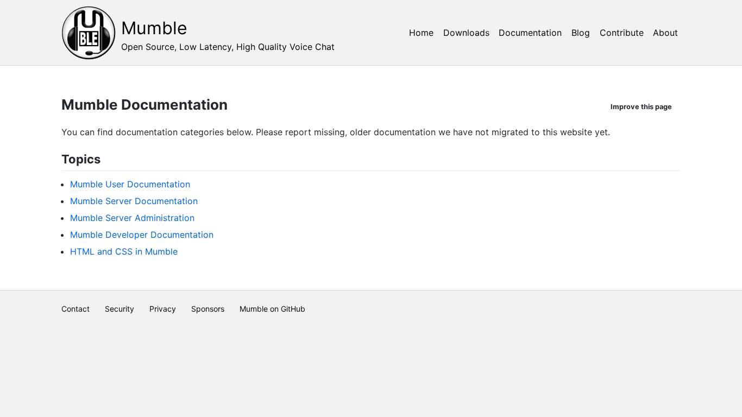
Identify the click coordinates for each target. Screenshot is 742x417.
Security (119, 308)
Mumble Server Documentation (134, 200)
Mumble (154, 28)
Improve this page (641, 107)
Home (421, 32)
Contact (75, 308)
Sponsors (207, 308)
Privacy (162, 308)
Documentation (530, 32)
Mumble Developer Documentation (141, 234)
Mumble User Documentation (130, 184)
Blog (580, 32)
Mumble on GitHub (272, 308)
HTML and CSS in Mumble (124, 251)
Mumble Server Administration (132, 217)
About (665, 32)
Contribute (622, 32)
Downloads (466, 32)
